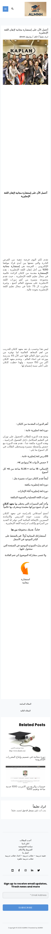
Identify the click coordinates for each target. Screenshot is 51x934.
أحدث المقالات (25, 840)
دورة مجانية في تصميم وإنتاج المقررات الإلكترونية (25, 758)
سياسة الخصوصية (25, 846)
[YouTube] (12, 870)
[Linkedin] (32, 870)
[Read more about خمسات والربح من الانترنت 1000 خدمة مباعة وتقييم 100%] (25, 774)
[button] (12, 9)
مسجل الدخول (28, 810)
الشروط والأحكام (25, 849)
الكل (36, 37)
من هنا (14, 529)
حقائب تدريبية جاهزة (25, 859)
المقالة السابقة (25, 704)
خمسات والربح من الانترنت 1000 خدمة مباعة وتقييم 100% (25, 788)
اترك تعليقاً (44, 37)
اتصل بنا (25, 852)
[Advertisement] (25, 113)
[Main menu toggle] (5, 9)
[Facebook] (19, 870)
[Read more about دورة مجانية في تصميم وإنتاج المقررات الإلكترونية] (25, 742)
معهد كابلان (8, 503)
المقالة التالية (25, 710)
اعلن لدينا (25, 843)
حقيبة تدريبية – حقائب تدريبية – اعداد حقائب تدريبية (25, 855)
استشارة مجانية (25, 581)
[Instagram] (25, 870)
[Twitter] (38, 870)
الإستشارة (43, 273)
